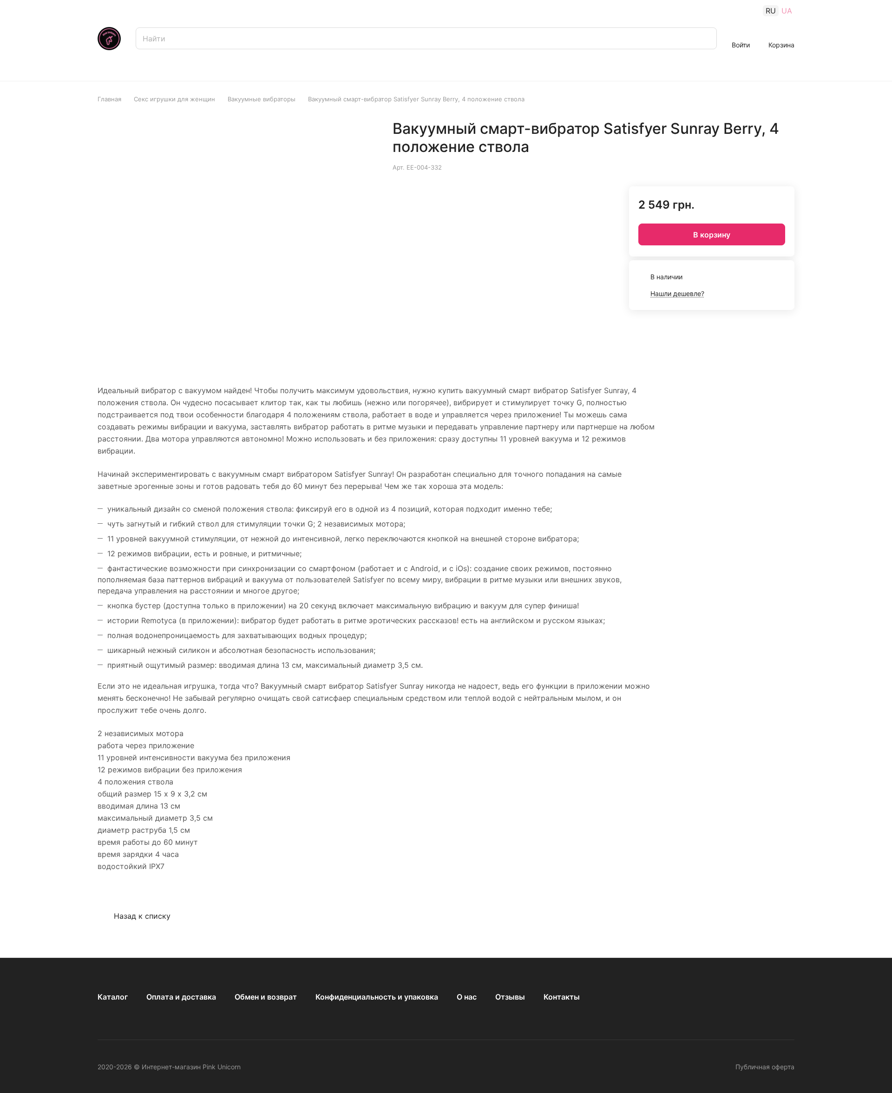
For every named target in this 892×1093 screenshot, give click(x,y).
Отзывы (510, 996)
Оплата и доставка (181, 996)
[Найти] (705, 38)
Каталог (113, 996)
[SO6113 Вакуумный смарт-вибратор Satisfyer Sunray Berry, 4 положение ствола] (328, 239)
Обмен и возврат (266, 996)
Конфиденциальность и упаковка (376, 996)
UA (786, 10)
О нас (467, 996)
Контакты (562, 996)
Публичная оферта (764, 1067)
